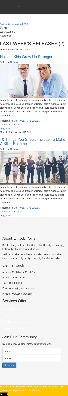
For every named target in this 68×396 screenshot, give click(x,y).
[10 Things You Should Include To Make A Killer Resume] (34, 168)
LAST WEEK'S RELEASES (26, 120)
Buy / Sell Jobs (12, 315)
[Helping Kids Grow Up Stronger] (34, 81)
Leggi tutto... (6, 128)
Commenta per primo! (11, 124)
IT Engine (15, 62)
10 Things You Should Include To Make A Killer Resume (32, 141)
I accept (4, 394)
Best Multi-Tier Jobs (14, 308)
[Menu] (19, 7)
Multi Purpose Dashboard (17, 321)
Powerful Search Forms (16, 328)
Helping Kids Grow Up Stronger (26, 56)
